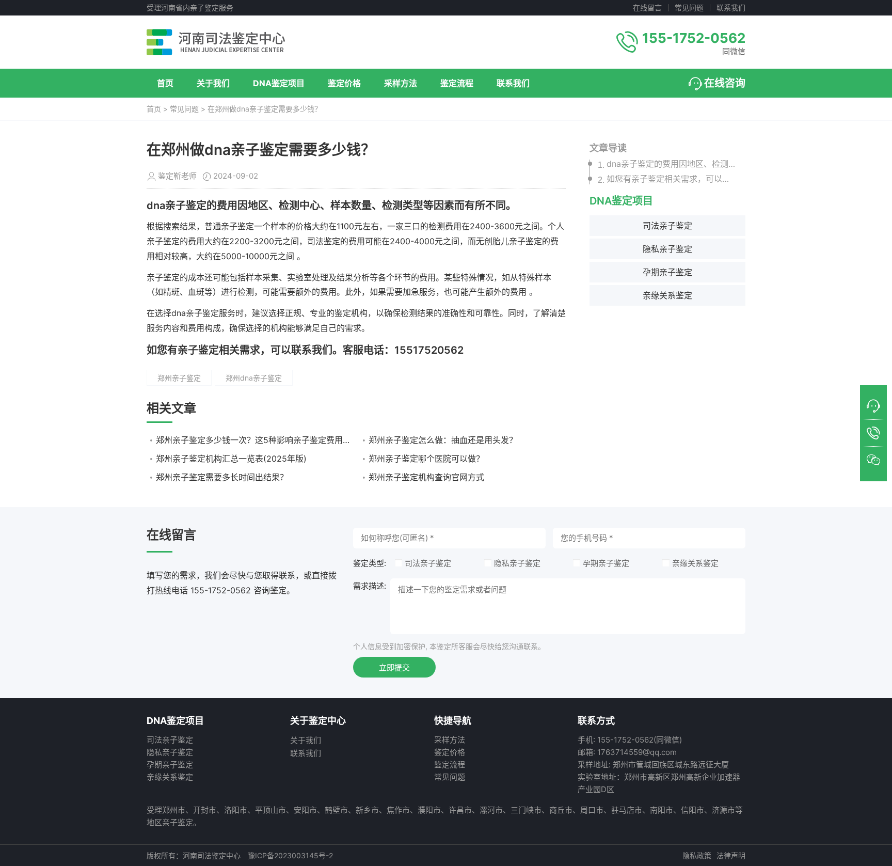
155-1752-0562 (693, 38)
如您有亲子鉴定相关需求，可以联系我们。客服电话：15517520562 (672, 179)
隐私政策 (696, 855)
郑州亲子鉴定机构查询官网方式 (426, 477)
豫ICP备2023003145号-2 (290, 855)
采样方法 (400, 83)
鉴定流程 (456, 83)
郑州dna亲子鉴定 (254, 377)
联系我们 (730, 7)
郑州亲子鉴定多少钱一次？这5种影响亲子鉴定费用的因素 (254, 440)
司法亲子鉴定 (667, 226)
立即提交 (394, 667)
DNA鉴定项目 (279, 83)
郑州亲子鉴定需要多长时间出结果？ (222, 477)
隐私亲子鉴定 (667, 249)
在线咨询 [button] (724, 83)
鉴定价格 (344, 83)
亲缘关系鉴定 (667, 296)
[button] (873, 406)
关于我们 (213, 83)
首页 (165, 83)
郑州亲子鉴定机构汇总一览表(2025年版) (231, 458)
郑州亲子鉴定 (179, 377)
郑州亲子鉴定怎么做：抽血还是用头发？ (443, 440)
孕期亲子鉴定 (667, 272)
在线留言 (647, 7)
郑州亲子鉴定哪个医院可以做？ (426, 458)
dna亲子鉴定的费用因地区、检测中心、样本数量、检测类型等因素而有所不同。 (672, 164)
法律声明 (730, 855)
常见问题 (689, 7)
